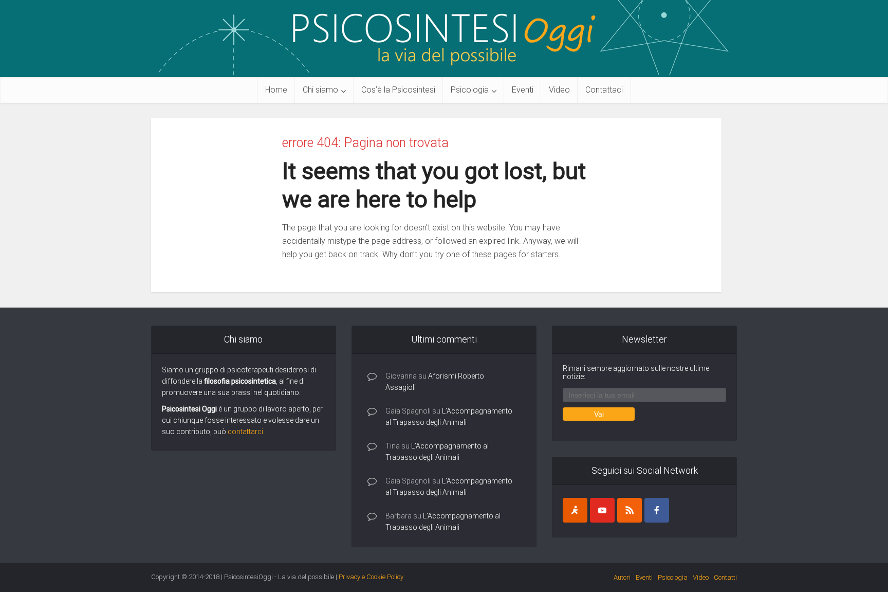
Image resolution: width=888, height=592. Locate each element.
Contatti (725, 577)
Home (276, 90)
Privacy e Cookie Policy (371, 577)
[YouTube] (602, 510)
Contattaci (604, 90)
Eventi (522, 90)
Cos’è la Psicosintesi (398, 90)
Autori (622, 577)
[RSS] (629, 510)
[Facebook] (656, 510)
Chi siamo (320, 90)
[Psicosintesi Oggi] (444, 37)
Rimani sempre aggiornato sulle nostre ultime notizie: (636, 372)
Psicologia (470, 90)
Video (559, 90)
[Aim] (575, 510)
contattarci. (246, 431)
